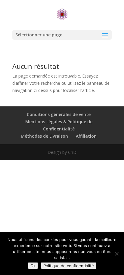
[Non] (116, 254)
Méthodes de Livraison (44, 136)
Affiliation (86, 136)
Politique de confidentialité (68, 265)
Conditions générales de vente (59, 114)
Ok (33, 265)
